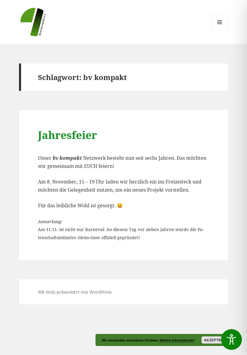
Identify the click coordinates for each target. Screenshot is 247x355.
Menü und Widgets (219, 30)
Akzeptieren (217, 340)
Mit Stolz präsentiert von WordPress (74, 292)
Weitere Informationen (177, 340)
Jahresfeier (67, 135)
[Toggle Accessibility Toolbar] (231, 339)
